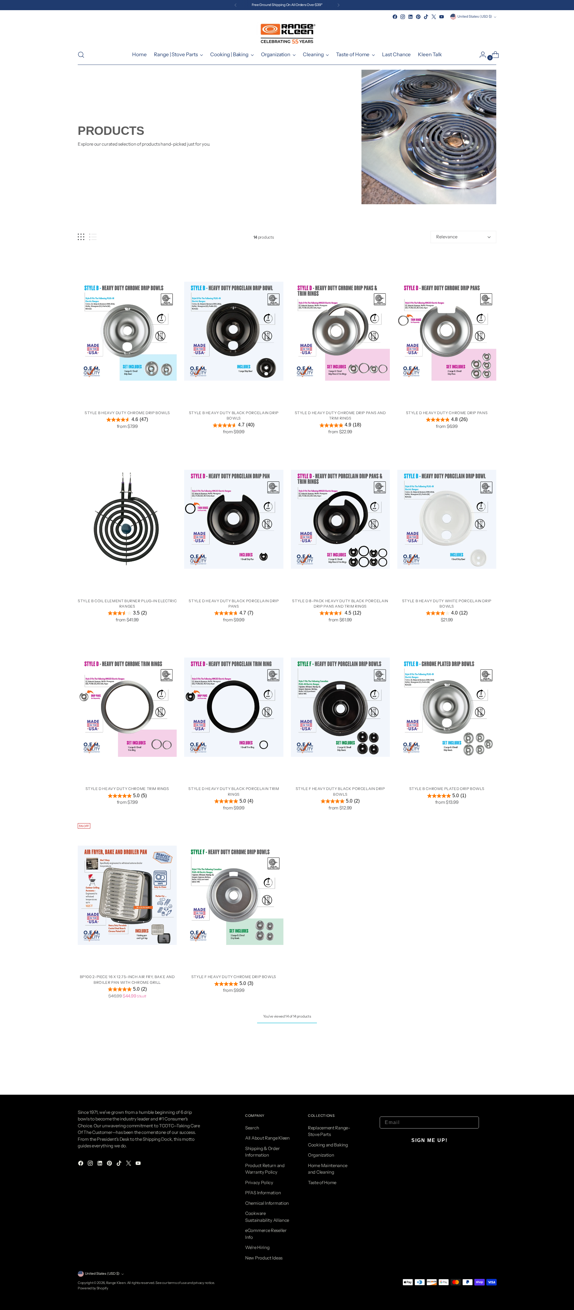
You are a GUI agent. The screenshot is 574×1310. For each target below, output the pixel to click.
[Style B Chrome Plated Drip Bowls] (446, 707)
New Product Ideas (264, 1258)
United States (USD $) (474, 16)
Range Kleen (116, 1283)
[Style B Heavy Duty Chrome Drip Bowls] (127, 331)
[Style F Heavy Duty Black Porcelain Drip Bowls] (340, 707)
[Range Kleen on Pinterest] (418, 16)
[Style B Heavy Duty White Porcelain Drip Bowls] (446, 519)
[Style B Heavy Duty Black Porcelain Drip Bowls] (233, 331)
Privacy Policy (259, 1182)
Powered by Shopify (93, 1288)
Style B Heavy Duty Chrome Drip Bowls (127, 413)
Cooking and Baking (328, 1145)
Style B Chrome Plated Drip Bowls (447, 788)
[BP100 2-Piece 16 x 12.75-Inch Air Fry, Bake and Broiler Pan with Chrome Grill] (127, 895)
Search (252, 1128)
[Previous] (235, 5)
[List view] (93, 237)
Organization (321, 1155)
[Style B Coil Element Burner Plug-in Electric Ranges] (127, 519)
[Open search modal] (81, 55)
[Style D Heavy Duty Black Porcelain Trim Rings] (233, 707)
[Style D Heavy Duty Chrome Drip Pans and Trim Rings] (340, 331)
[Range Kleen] (287, 33)
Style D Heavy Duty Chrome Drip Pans (447, 413)
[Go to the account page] (480, 55)
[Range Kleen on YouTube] (441, 16)
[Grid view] (81, 237)
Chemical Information (267, 1203)
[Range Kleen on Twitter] (433, 16)
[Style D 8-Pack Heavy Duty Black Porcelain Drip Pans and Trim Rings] (340, 519)
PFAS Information (263, 1192)
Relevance (446, 237)
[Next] (338, 5)
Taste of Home (322, 1182)
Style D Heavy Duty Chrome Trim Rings (127, 788)
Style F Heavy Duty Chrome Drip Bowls (233, 977)
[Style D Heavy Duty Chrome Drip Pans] (446, 331)
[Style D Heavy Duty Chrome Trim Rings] (127, 707)
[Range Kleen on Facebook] (395, 16)
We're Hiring (257, 1247)
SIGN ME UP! (429, 1140)
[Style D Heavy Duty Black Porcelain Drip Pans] (233, 519)
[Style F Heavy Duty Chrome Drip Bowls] (233, 895)
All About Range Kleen (267, 1138)
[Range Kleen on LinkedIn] (410, 16)
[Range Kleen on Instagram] (402, 16)
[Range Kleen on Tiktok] (426, 16)
